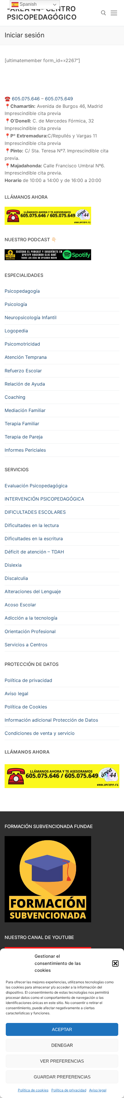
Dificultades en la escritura (34, 538)
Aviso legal (97, 1090)
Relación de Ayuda (25, 384)
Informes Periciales (25, 450)
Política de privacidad (68, 1090)
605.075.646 (26, 98)
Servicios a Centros (26, 644)
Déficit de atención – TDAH (34, 552)
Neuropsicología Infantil (31, 317)
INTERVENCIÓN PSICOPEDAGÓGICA (44, 499)
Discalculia (16, 578)
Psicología (16, 304)
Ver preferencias (62, 1061)
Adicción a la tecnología (31, 618)
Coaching (15, 397)
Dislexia (13, 565)
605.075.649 (59, 98)
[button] (115, 963)
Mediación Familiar (25, 410)
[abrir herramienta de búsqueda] (103, 13)
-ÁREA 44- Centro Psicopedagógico (42, 13)
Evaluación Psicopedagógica (36, 485)
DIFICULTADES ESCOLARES (35, 512)
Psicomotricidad (22, 344)
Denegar (62, 1045)
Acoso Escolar (20, 605)
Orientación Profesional (30, 631)
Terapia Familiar (22, 423)
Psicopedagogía (22, 291)
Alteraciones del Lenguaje (33, 591)
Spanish (27, 4)
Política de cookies (33, 1090)
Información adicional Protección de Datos (51, 720)
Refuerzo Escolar (23, 370)
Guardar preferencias (62, 1076)
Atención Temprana (26, 357)
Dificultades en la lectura (32, 525)
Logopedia (16, 331)
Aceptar (62, 1029)
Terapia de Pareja (24, 437)
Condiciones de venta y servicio (40, 733)
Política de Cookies (26, 707)
